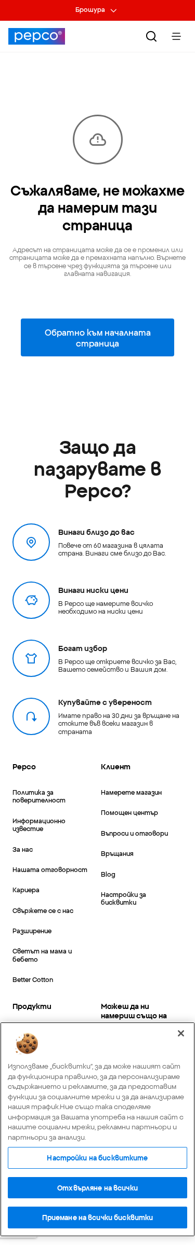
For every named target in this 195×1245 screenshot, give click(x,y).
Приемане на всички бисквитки (97, 1217)
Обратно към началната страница (98, 337)
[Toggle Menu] (176, 36)
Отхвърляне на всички (97, 1187)
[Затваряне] (181, 1033)
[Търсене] (151, 36)
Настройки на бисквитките (97, 1157)
